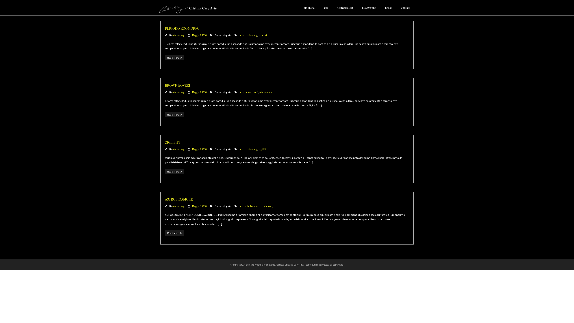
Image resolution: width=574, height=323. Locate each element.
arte (241, 35)
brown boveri (251, 92)
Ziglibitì (172, 142)
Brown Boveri (177, 85)
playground (369, 7)
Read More (173, 57)
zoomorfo (263, 35)
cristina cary (251, 35)
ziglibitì (263, 149)
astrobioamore (179, 199)
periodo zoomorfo (182, 28)
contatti (405, 7)
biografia (309, 7)
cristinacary (178, 35)
